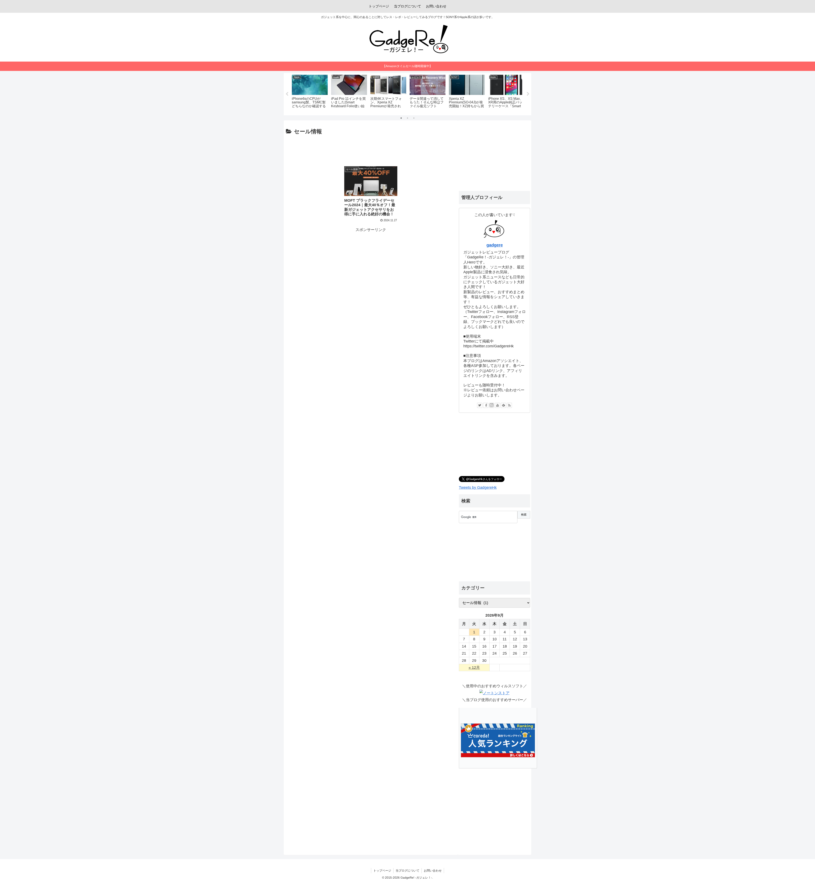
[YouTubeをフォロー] (497, 405)
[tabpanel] (310, 93)
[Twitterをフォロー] (479, 405)
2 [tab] (407, 118)
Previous (287, 94)
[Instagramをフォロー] (491, 405)
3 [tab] (414, 118)
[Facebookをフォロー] (485, 405)
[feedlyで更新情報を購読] (503, 405)
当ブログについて (407, 870)
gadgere (494, 245)
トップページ (382, 870)
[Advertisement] (371, 148)
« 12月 (474, 667)
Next (528, 94)
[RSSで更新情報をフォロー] (509, 405)
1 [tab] (401, 118)
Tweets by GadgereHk (478, 487)
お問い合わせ (433, 870)
